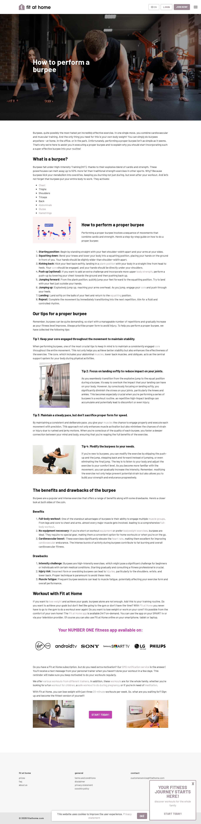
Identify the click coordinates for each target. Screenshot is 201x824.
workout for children (63, 685)
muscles (99, 354)
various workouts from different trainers (66, 681)
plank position (107, 263)
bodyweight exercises (135, 530)
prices (22, 777)
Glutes (42, 209)
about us (23, 785)
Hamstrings (45, 213)
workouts (116, 681)
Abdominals (45, 205)
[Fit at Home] (35, 7)
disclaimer (80, 781)
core (54, 267)
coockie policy (82, 788)
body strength (144, 271)
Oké (142, 816)
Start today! (173, 813)
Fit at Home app (78, 613)
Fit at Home (146, 605)
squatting (115, 295)
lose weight (55, 601)
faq (20, 781)
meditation (151, 685)
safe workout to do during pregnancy (98, 685)
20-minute (99, 691)
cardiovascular (47, 542)
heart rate (117, 538)
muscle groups (156, 518)
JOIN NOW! (182, 6)
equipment (106, 530)
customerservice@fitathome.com (147, 777)
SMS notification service (135, 666)
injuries (111, 571)
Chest (42, 185)
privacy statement (84, 785)
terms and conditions (85, 777)
